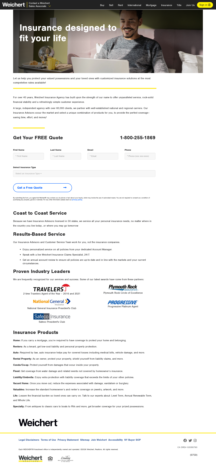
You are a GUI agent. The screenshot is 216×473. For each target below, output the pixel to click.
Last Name (55, 150)
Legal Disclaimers (29, 439)
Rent (120, 5)
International (134, 5)
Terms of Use (48, 439)
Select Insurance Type (24, 167)
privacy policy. (77, 200)
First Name (18, 150)
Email (90, 150)
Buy (102, 5)
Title (179, 5)
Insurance (166, 5)
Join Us (190, 5)
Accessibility (115, 439)
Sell (111, 5)
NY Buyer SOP (132, 439)
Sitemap (84, 439)
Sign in (203, 4)
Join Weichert (99, 439)
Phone (128, 150)
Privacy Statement (68, 439)
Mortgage (151, 5)
